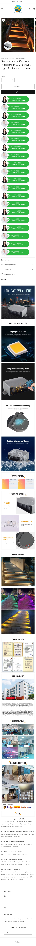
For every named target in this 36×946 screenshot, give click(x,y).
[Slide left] (14, 55)
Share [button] (5, 311)
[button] (2, 9)
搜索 (5, 928)
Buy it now (18, 92)
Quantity (3, 76)
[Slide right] (22, 55)
